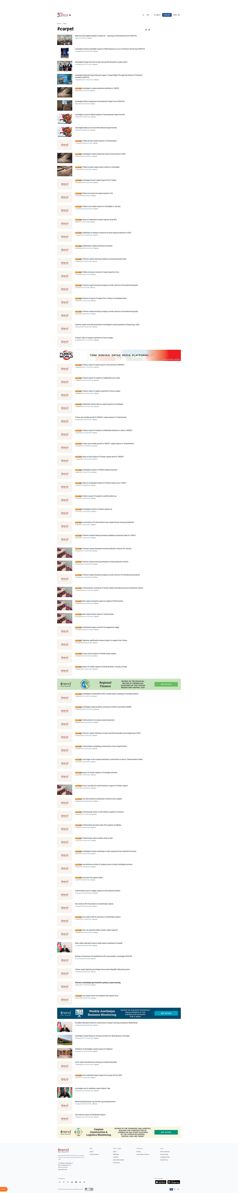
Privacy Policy (164, 1154)
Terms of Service (165, 1151)
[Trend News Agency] (63, 1150)
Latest (91, 1151)
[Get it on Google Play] (173, 1182)
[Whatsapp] (59, 1182)
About (115, 1151)
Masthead (116, 1154)
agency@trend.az (62, 1169)
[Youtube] (72, 1182)
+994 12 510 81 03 (63, 1167)
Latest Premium (94, 1154)
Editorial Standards (118, 1160)
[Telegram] (76, 1182)
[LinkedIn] (80, 1182)
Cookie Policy (164, 1160)
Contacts (115, 1157)
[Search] (143, 15)
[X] (68, 1182)
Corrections (116, 1162)
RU (178, 1189)
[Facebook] (63, 1182)
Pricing (139, 1151)
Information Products (143, 1154)
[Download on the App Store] (160, 1182)
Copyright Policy (165, 1157)
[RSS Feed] (84, 1182)
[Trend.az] (64, 15)
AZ (175, 1189)
